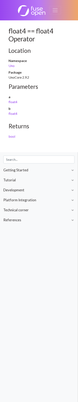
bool (12, 136)
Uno (12, 66)
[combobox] (38, 159)
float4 (13, 102)
